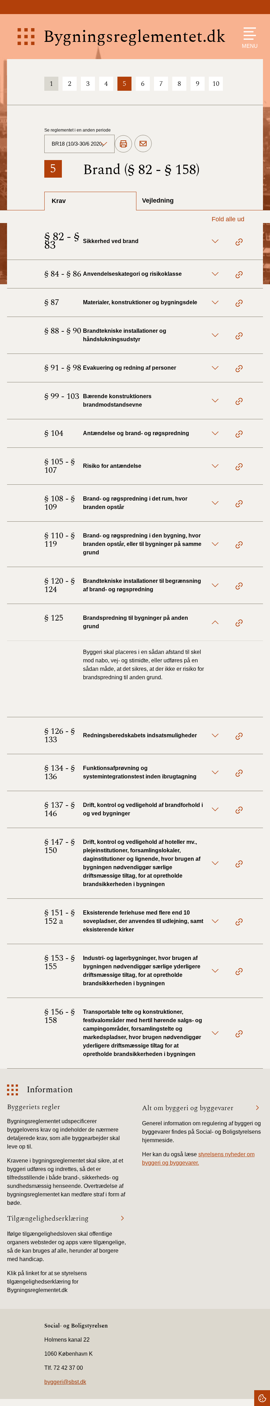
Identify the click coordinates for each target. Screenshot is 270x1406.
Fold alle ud (228, 219)
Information (50, 1089)
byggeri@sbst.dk (65, 1382)
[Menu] (248, 33)
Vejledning (158, 200)
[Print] (123, 144)
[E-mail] (143, 144)
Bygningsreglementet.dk (134, 37)
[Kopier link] (239, 243)
